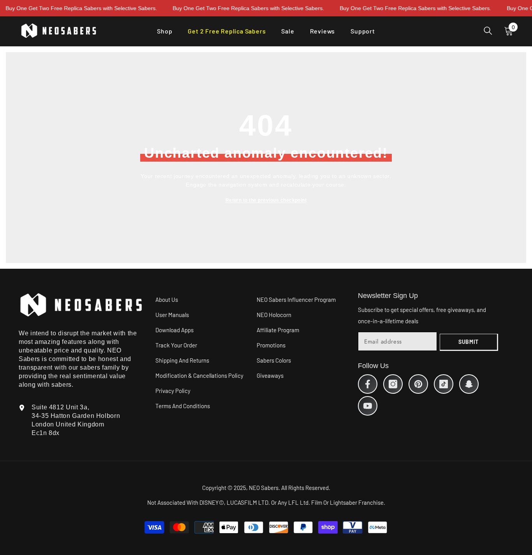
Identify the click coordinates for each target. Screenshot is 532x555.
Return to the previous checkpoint (266, 200)
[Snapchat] (469, 384)
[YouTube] (367, 406)
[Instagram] (393, 384)
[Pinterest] (418, 384)
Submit (468, 341)
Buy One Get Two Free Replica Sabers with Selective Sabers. (238, 8)
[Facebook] (367, 384)
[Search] (488, 30)
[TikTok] (443, 384)
